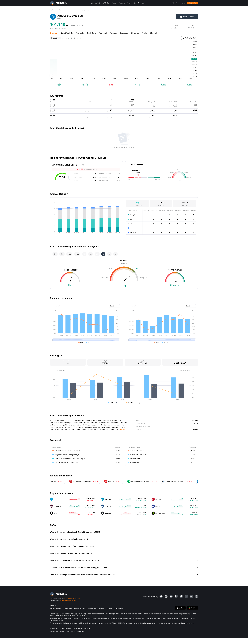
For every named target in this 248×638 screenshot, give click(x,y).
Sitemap (102, 608)
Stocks (61, 10)
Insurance (70, 10)
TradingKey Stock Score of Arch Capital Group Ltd (79, 157)
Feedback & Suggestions (115, 608)
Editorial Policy (92, 608)
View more (123, 430)
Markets (52, 10)
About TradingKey (55, 608)
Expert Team (68, 608)
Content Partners (79, 608)
